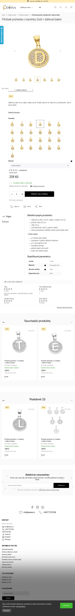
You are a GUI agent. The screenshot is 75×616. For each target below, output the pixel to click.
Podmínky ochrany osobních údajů (11, 559)
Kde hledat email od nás (8, 557)
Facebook (32, 507)
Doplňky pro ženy (6, 579)
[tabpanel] (56, 352)
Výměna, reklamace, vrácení (9, 552)
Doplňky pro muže (7, 577)
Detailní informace (14, 112)
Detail (6, 377)
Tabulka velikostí (6, 564)
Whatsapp (42, 507)
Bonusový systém (7, 567)
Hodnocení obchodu (7, 562)
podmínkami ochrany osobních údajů (49, 490)
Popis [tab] (8, 216)
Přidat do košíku (39, 194)
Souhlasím (66, 605)
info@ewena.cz (29, 512)
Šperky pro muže (6, 582)
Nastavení (7, 610)
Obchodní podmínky (7, 549)
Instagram (37, 507)
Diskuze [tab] (5, 221)
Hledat (8, 598)
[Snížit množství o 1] (11, 194)
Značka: (13, 172)
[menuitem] (26, 7)
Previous (4, 322)
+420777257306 (49, 512)
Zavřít (67, 213)
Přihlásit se (61, 485)
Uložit (14, 212)
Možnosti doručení (39, 186)
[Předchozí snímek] (14, 51)
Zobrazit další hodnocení (64, 307)
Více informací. (20, 606)
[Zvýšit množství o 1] (22, 194)
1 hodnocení (23, 170)
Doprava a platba (6, 554)
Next (71, 322)
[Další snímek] (60, 51)
